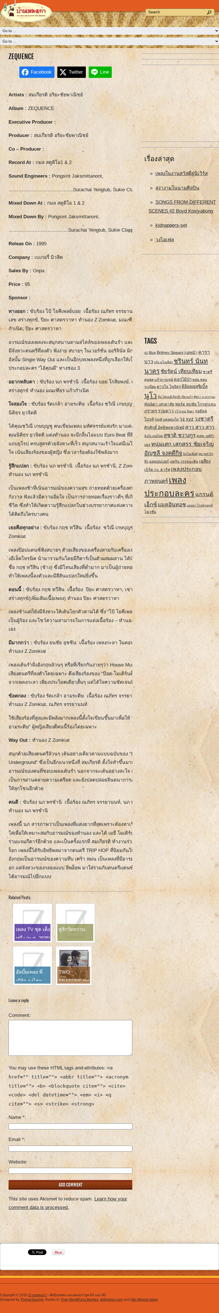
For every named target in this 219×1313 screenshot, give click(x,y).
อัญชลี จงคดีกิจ (163, 453)
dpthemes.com (111, 1300)
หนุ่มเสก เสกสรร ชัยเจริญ (182, 444)
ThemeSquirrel (32, 1300)
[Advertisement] (180, 103)
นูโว (150, 395)
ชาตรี (207, 372)
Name (17, 1117)
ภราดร (150, 410)
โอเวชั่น (150, 512)
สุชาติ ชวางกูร (180, 435)
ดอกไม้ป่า (183, 379)
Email (16, 1139)
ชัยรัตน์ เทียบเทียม (181, 371)
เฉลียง (204, 461)
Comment (19, 1015)
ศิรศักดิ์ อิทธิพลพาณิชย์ (164, 427)
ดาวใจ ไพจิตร (169, 387)
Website (17, 1162)
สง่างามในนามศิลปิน (177, 188)
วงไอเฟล (164, 239)
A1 (146, 352)
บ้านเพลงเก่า (37, 1295)
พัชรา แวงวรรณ (204, 396)
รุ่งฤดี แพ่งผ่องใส (167, 419)
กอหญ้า (190, 352)
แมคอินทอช (172, 505)
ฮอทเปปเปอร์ (159, 462)
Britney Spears (170, 352)
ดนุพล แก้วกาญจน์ (158, 380)
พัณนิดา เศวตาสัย (159, 404)
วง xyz (186, 419)
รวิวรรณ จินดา (184, 411)
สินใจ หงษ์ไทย (153, 436)
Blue (152, 352)
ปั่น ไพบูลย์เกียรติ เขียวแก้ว (175, 396)
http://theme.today (144, 1300)
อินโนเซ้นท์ (190, 454)
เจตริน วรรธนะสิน (184, 462)
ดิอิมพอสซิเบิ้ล (195, 386)
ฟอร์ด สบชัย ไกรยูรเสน (195, 404)
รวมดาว (166, 410)
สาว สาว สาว (199, 427)
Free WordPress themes (79, 1300)
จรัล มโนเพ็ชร (163, 362)
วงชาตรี (203, 419)
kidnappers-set (171, 225)
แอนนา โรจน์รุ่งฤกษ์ (200, 505)
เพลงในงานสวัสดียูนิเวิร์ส (181, 173)
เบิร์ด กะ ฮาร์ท (157, 469)
